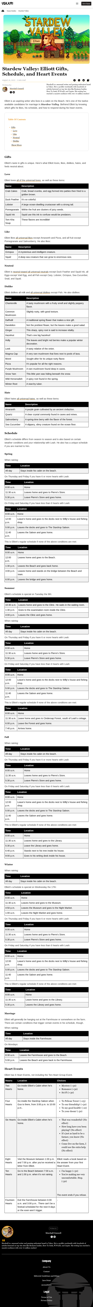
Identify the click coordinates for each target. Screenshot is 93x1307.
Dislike (16, 141)
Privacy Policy (46, 1300)
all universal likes (24, 238)
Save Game (86, 4)
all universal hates (26, 398)
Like (15, 134)
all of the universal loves (29, 180)
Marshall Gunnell (17, 88)
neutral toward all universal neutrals (31, 272)
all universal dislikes (40, 292)
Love (15, 131)
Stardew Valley (23, 11)
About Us (46, 1267)
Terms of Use (46, 1297)
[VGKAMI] (7, 3)
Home (3, 11)
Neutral (16, 137)
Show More (16, 145)
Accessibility (46, 1285)
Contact (46, 1271)
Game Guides (11, 11)
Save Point (46, 1280)
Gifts (13, 127)
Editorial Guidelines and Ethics (46, 1276)
